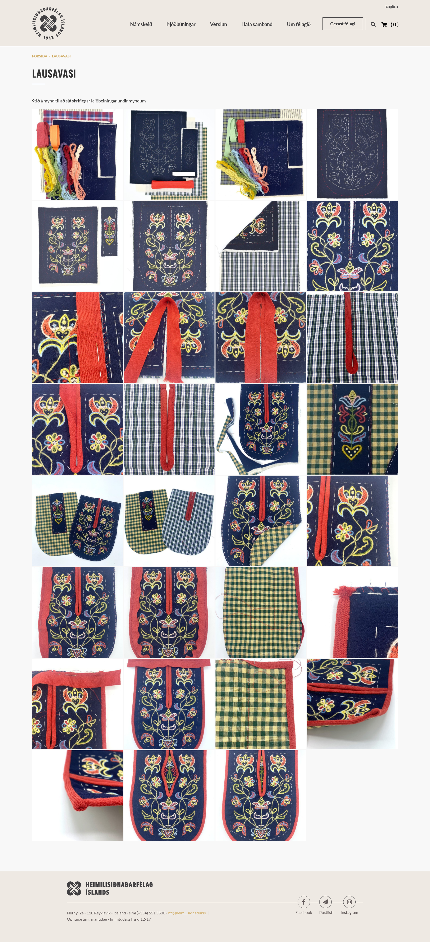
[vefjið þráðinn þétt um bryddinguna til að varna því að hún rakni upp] (352, 612)
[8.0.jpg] (260, 795)
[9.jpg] (169, 795)
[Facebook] (304, 902)
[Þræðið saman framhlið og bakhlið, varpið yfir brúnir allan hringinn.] (260, 521)
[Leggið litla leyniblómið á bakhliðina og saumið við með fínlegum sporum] (352, 429)
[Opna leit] (373, 23)
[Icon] (325, 902)
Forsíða (39, 56)
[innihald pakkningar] (169, 154)
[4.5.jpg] (77, 521)
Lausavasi (61, 56)
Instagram (349, 902)
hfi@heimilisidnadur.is (187, 912)
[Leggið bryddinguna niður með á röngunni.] (352, 337)
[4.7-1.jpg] (169, 521)
